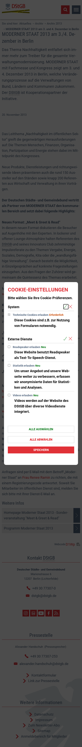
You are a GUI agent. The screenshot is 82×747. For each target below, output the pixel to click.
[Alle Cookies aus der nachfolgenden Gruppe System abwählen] (71, 306)
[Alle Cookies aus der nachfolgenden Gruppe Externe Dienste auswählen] (66, 339)
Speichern (41, 450)
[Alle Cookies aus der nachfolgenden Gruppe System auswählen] (66, 306)
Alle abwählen (41, 439)
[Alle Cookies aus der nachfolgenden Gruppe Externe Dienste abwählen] (71, 339)
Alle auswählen (41, 429)
